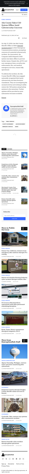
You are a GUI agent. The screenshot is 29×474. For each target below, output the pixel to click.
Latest (4, 149)
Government (5, 387)
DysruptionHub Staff (9, 30)
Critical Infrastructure (8, 360)
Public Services (6, 19)
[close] (27, 3)
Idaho (16, 126)
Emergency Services (7, 126)
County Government (7, 124)
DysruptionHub (21, 470)
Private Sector (5, 439)
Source (4, 97)
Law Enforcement (20, 124)
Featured (9, 149)
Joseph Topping (7, 193)
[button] (4, 464)
